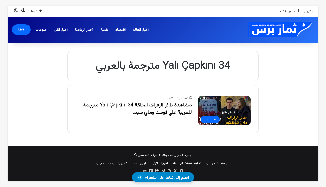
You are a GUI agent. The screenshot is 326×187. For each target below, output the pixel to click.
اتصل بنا (122, 163)
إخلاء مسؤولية (105, 163)
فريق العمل (138, 163)
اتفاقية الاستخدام (191, 163)
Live (21, 29)
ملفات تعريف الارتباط (163, 163)
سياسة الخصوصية (218, 163)
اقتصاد (120, 30)
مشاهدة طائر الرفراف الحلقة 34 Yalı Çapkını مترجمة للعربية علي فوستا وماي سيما (137, 108)
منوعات (41, 30)
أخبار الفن (61, 30)
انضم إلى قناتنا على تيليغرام (167, 177)
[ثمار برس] (278, 30)
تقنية (104, 30)
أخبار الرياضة (84, 30)
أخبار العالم (141, 30)
